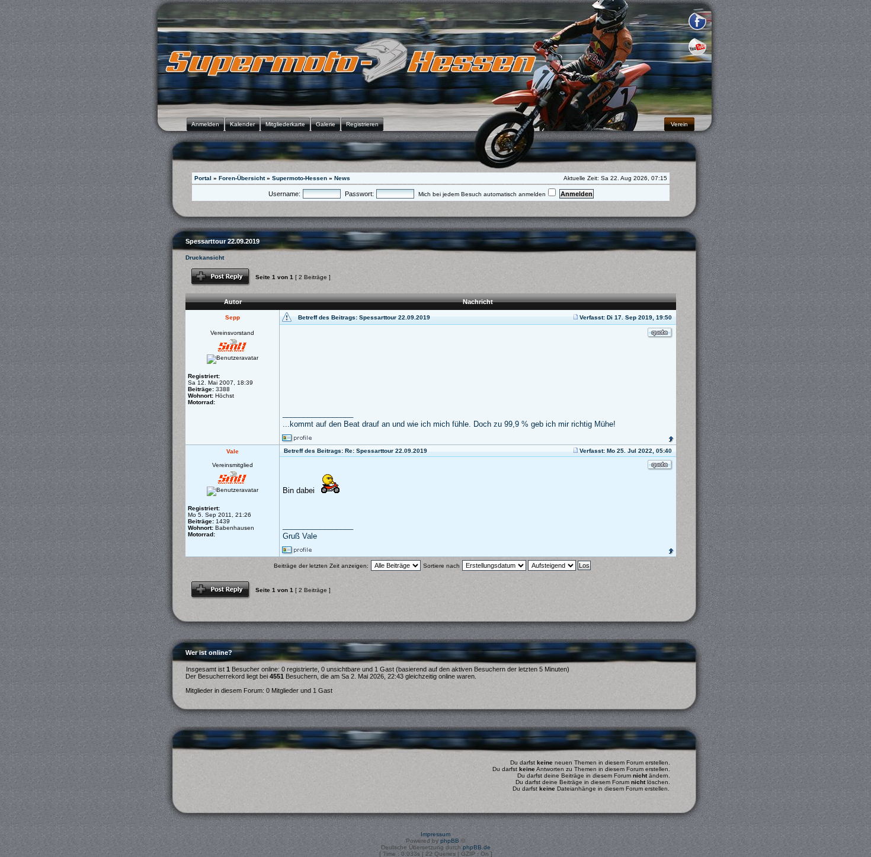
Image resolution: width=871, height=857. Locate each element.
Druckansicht (204, 257)
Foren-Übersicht (242, 178)
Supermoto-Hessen (299, 178)
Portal (203, 178)
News (342, 178)
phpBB (449, 840)
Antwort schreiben (216, 271)
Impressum (435, 834)
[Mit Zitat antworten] (660, 333)
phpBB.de (477, 847)
